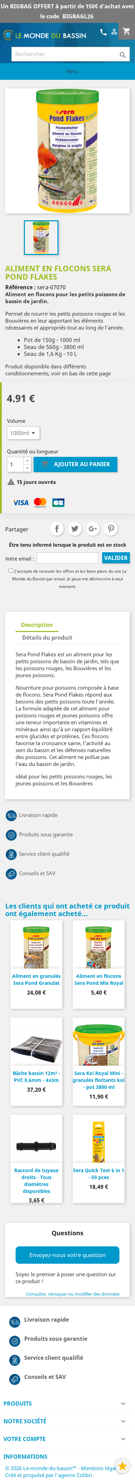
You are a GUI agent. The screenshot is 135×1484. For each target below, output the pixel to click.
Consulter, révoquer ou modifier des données (72, 1294)
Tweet (75, 529)
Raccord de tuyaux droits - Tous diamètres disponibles (36, 1180)
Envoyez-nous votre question (67, 1255)
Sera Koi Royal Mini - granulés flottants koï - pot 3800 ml (99, 1080)
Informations (25, 1456)
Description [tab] (37, 625)
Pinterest (111, 529)
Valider (116, 558)
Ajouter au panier (75, 464)
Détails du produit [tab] (47, 637)
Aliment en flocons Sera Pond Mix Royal (98, 979)
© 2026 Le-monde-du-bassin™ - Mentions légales (64, 1468)
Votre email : (19, 558)
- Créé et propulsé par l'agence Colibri (65, 1471)
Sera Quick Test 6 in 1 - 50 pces (98, 1173)
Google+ (93, 529)
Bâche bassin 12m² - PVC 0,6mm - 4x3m (36, 1076)
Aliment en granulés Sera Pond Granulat (36, 979)
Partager (57, 529)
